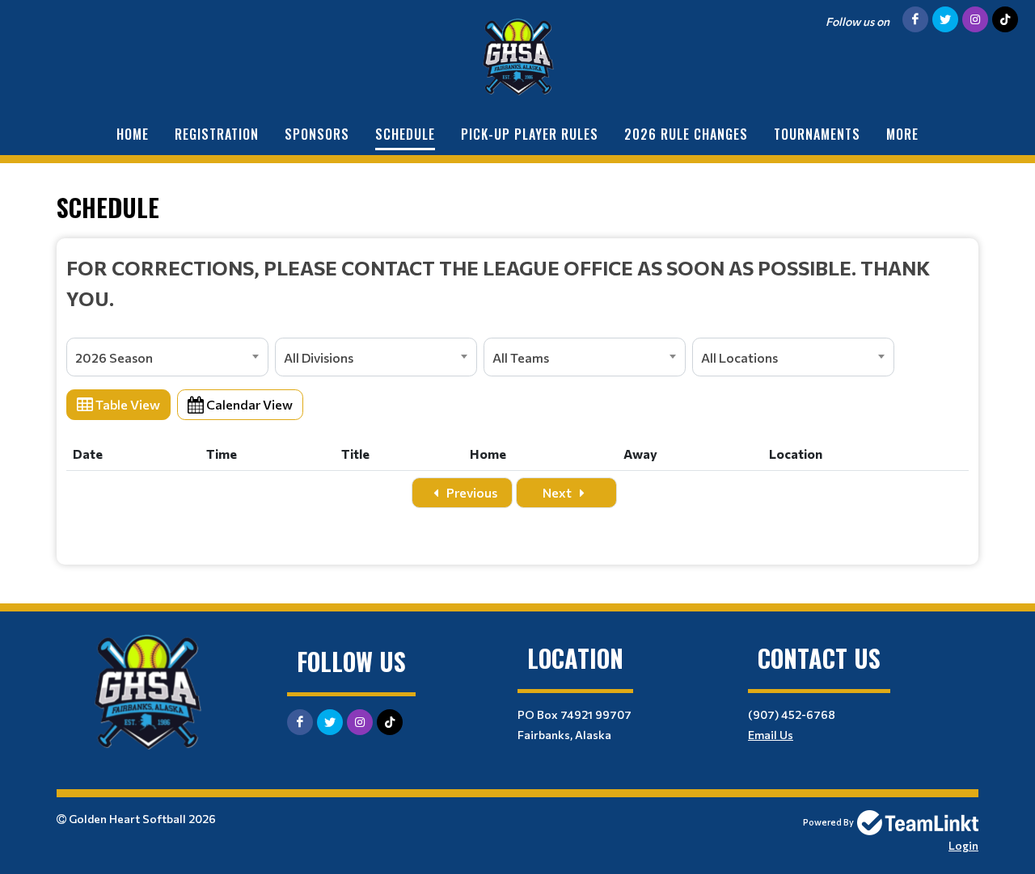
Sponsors (317, 134)
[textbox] (517, 282)
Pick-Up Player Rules (529, 134)
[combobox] (167, 357)
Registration (217, 134)
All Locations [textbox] (739, 357)
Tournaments (817, 134)
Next (558, 492)
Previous (470, 492)
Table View (126, 404)
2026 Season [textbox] (114, 357)
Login (963, 845)
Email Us (770, 735)
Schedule (405, 134)
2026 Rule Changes (686, 134)
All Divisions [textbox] (318, 357)
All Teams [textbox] (520, 357)
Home (132, 134)
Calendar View (248, 404)
